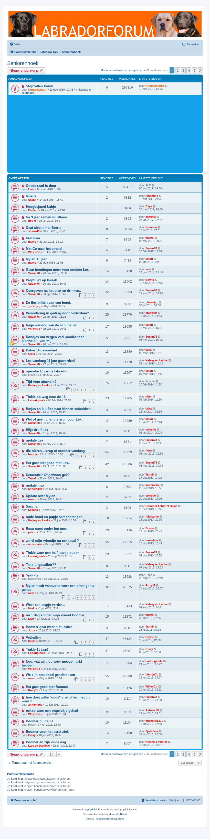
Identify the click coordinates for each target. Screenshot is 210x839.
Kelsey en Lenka (156, 360)
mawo (32, 241)
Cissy (149, 649)
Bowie (149, 279)
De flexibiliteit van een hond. (48, 303)
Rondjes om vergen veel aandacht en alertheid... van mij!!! (53, 339)
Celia (31, 353)
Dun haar (33, 238)
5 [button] (194, 70)
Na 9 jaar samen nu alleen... (48, 217)
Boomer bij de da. (40, 721)
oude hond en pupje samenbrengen (54, 517)
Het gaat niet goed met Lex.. (48, 463)
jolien (32, 532)
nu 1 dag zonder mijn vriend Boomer (55, 615)
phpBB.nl (121, 814)
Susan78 (151, 248)
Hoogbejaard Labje (41, 207)
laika (148, 349)
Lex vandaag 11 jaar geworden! (50, 361)
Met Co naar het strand (44, 249)
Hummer (151, 227)
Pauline (33, 210)
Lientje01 (151, 674)
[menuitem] (15, 44)
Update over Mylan (40, 496)
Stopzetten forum (39, 86)
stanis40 (33, 231)
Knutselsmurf (37, 89)
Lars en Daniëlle (39, 745)
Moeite (31, 196)
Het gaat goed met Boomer (47, 687)
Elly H (32, 220)
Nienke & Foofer (156, 741)
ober (148, 396)
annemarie (35, 488)
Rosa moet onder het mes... (48, 529)
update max (35, 485)
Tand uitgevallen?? (41, 565)
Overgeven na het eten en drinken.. (53, 291)
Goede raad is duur (41, 186)
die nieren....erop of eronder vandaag (55, 451)
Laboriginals (36, 400)
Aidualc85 (152, 710)
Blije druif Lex (37, 430)
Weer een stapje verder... (45, 605)
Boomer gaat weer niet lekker (49, 627)
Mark (31, 608)
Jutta (31, 630)
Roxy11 (150, 585)
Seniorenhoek (22, 63)
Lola (31, 189)
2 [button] (177, 70)
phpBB (91, 809)
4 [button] (189, 70)
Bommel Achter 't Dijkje (161, 506)
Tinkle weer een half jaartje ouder (52, 553)
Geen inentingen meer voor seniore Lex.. (58, 270)
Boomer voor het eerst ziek (47, 732)
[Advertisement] (105, 133)
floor (148, 450)
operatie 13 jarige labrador (47, 371)
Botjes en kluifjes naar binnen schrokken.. (59, 409)
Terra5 (32, 478)
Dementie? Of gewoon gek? (48, 475)
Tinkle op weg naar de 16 (46, 397)
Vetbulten (33, 637)
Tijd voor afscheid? (41, 382)
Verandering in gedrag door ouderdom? (57, 313)
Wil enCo (34, 252)
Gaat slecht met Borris (43, 228)
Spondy (32, 575)
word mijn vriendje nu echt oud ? (52, 541)
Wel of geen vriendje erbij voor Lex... (55, 419)
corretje (150, 216)
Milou (149, 258)
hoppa (32, 454)
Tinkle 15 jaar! (37, 649)
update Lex (34, 440)
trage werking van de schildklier (51, 325)
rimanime (151, 195)
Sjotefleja (151, 731)
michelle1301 (154, 720)
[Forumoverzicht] (105, 24)
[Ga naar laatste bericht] (166, 85)
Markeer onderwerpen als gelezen (122, 70)
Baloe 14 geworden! (41, 350)
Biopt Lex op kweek (41, 280)
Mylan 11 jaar (36, 259)
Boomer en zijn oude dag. (46, 742)
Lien (31, 618)
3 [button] (183, 70)
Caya (148, 206)
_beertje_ (34, 306)
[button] (200, 70)
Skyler (32, 199)
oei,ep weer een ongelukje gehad (52, 711)
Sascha (31, 506)
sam (148, 269)
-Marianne (152, 516)
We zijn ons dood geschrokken (50, 675)
